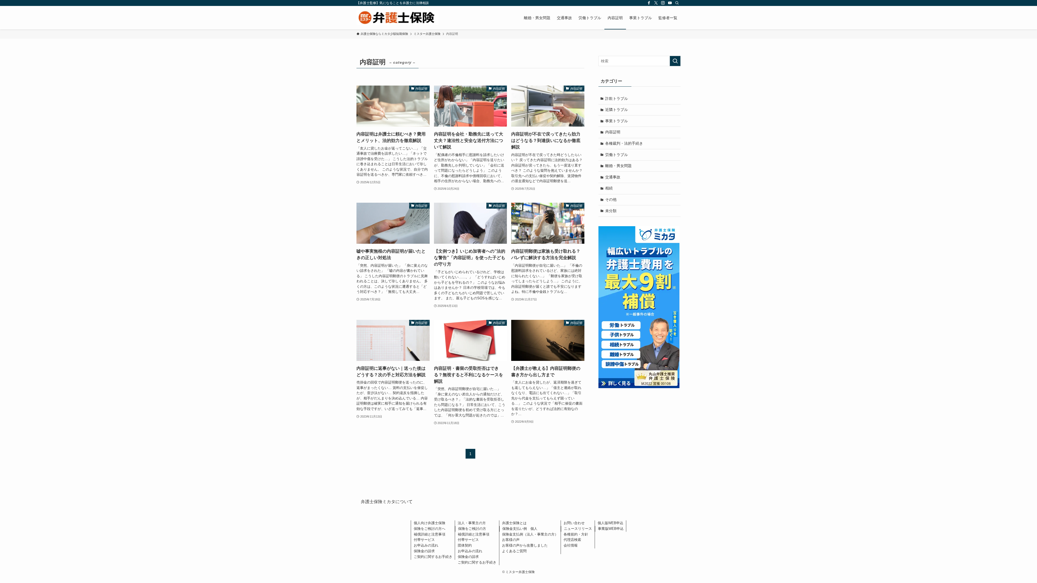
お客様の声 (511, 540)
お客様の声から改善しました (525, 545)
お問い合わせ (574, 523)
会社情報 (571, 545)
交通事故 (612, 177)
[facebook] (648, 3)
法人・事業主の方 (472, 523)
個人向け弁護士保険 (429, 523)
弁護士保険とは (514, 523)
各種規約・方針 (576, 534)
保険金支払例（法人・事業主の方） (530, 534)
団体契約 (465, 545)
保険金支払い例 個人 (519, 529)
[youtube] (670, 3)
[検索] (677, 3)
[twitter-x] (655, 3)
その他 (611, 199)
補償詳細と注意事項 (429, 534)
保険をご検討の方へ (429, 529)
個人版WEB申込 (610, 523)
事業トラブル (616, 121)
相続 (609, 188)
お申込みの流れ (426, 545)
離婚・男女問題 (618, 166)
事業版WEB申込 (611, 529)
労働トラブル (616, 154)
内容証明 (612, 132)
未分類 (611, 211)
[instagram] (662, 3)
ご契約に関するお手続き (433, 557)
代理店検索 (572, 540)
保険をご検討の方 (472, 529)
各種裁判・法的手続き (624, 143)
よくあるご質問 (514, 551)
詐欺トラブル (616, 98)
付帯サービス (424, 540)
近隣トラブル (616, 109)
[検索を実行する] (675, 61)
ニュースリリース (578, 529)
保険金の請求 (424, 551)
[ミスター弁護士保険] (397, 17)
